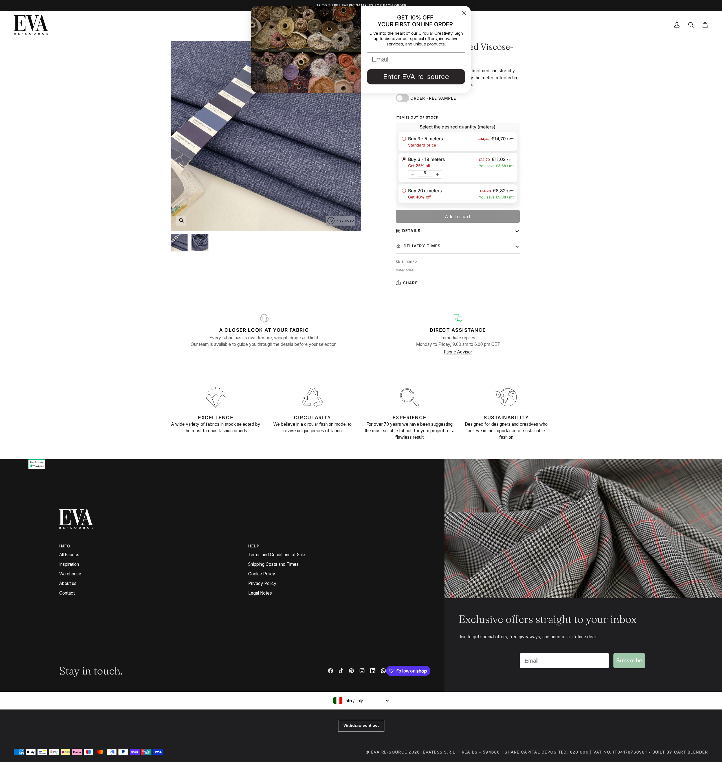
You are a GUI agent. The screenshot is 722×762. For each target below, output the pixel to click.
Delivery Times (421, 245)
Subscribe (629, 660)
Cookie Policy (261, 574)
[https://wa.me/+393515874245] (383, 670)
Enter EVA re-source (416, 77)
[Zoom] (181, 221)
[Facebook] (330, 670)
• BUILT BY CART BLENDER (678, 752)
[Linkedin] (372, 670)
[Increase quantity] (437, 174)
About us (67, 583)
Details (411, 230)
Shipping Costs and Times (273, 564)
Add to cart (457, 216)
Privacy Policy (262, 583)
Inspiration (69, 564)
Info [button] (64, 545)
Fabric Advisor (458, 352)
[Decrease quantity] (412, 174)
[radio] (458, 141)
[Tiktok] (341, 670)
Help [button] (253, 545)
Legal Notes (260, 593)
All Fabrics (69, 554)
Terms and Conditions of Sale (276, 554)
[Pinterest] (351, 670)
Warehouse (70, 574)
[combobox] (361, 700)
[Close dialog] (464, 13)
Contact (67, 593)
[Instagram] (362, 670)
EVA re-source (389, 752)
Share (410, 282)
